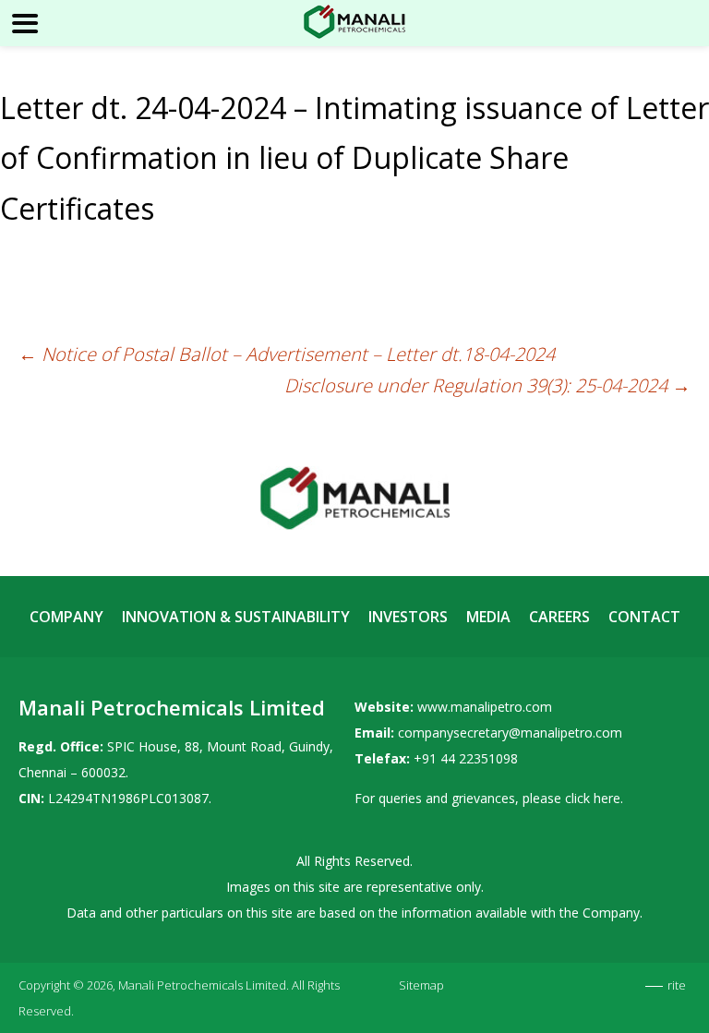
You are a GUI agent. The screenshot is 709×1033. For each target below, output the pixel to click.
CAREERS (559, 617)
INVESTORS (408, 617)
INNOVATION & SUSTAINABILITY (236, 617)
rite (676, 985)
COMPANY (66, 617)
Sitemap (421, 985)
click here (592, 798)
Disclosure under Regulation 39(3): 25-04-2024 (487, 385)
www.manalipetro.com (484, 706)
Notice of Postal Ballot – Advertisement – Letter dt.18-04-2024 (286, 354)
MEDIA (488, 617)
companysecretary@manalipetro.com (510, 732)
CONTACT (644, 617)
